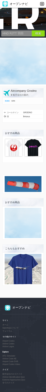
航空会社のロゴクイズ (12, 374)
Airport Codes (8, 341)
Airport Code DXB (10, 361)
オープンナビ (18, 3)
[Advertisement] (23, 61)
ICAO (7, 101)
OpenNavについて (10, 328)
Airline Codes (8, 344)
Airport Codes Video (11, 364)
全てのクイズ (8, 383)
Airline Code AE (9, 359)
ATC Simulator (8, 356)
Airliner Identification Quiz (13, 377)
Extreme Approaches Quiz (13, 380)
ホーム (5, 325)
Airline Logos (8, 346)
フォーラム (7, 331)
